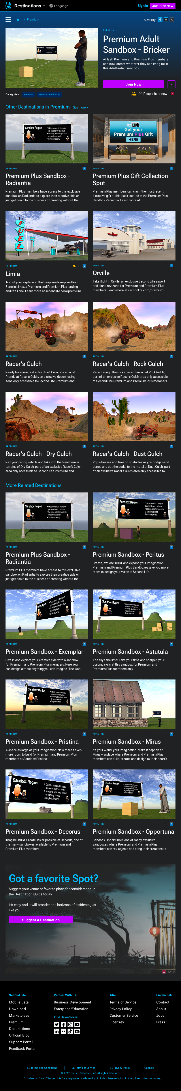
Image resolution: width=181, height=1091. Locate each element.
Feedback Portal (22, 1048)
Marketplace (19, 1015)
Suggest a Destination (41, 920)
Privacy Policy (120, 1009)
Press (160, 1022)
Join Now (133, 84)
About (161, 1009)
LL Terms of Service (83, 1067)
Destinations (19, 1029)
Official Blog (19, 1035)
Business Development (72, 1002)
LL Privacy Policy (120, 1067)
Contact (163, 1002)
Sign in (143, 6)
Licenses (116, 1022)
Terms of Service (122, 1002)
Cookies (149, 1067)
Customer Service (123, 1015)
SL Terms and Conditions (42, 1067)
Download (17, 1009)
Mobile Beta (19, 1002)
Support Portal (21, 1042)
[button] (31, 5)
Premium (33, 19)
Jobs (160, 1015)
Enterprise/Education (71, 1009)
